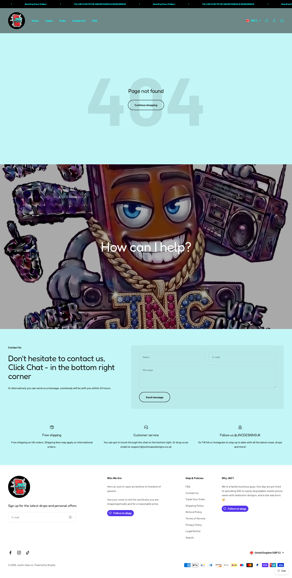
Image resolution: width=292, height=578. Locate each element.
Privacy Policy (194, 524)
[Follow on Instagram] (19, 552)
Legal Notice (193, 531)
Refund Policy (194, 511)
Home (35, 20)
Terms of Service (195, 518)
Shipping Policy (195, 505)
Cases (49, 20)
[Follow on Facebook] (10, 552)
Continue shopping (146, 105)
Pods (62, 20)
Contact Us (79, 20)
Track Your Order (195, 499)
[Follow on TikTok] (27, 552)
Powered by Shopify (44, 565)
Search (190, 537)
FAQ (94, 20)
